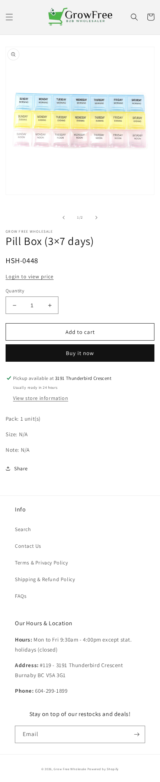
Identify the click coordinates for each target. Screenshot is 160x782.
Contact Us (28, 546)
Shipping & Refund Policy (45, 579)
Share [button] (21, 468)
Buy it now (80, 353)
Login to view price (30, 276)
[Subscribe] (136, 734)
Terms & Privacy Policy (41, 562)
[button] (9, 17)
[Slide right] (96, 217)
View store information (40, 398)
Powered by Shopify (103, 769)
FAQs (20, 596)
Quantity (15, 291)
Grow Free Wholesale (70, 769)
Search (23, 529)
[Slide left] (63, 217)
